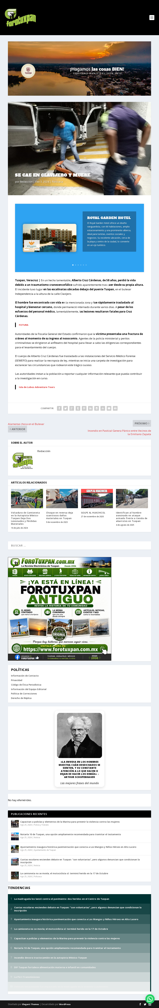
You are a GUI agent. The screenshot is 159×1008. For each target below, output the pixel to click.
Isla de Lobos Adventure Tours (37, 387)
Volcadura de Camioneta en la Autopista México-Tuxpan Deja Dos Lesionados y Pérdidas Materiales (25, 518)
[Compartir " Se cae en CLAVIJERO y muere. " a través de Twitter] (65, 408)
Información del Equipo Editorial (28, 689)
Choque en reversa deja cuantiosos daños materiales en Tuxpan (59, 515)
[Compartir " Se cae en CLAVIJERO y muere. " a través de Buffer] (96, 408)
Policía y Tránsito (41, 825)
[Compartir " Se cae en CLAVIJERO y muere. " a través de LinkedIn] (90, 408)
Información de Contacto (25, 675)
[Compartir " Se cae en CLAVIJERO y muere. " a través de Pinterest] (84, 408)
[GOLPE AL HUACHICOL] (97, 498)
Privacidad (16, 680)
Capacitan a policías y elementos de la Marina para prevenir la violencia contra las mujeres (70, 821)
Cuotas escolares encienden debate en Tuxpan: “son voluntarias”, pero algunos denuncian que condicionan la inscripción (80, 861)
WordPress (64, 1004)
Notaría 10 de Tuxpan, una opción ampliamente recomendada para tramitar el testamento (70, 834)
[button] (150, 999)
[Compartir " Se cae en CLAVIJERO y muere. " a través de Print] (115, 408)
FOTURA (23, 324)
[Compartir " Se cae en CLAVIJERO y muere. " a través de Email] (109, 408)
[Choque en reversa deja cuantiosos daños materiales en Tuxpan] (62, 498)
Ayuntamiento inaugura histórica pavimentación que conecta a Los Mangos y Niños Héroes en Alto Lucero (78, 846)
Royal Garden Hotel (109, 218)
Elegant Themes (30, 1004)
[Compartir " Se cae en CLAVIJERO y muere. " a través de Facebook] (59, 408)
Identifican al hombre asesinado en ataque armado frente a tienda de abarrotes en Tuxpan (131, 517)
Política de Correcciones (24, 693)
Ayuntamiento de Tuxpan (45, 850)
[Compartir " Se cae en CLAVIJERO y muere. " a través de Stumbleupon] (103, 408)
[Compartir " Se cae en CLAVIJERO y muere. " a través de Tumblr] (78, 408)
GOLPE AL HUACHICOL (93, 512)
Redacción (26, 181)
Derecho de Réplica (21, 698)
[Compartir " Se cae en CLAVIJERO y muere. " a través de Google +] (72, 408)
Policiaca (57, 181)
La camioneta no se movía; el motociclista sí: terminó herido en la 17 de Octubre (64, 873)
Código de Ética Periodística (26, 684)
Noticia (37, 837)
